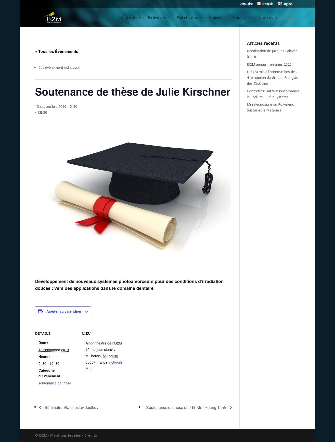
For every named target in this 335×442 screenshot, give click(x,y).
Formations (267, 18)
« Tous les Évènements (56, 51)
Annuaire (246, 4)
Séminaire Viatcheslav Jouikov (71, 407)
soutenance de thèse (55, 383)
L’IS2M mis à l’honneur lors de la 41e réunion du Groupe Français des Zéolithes (272, 77)
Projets (215, 18)
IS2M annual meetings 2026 (269, 64)
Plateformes (187, 18)
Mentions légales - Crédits (73, 435)
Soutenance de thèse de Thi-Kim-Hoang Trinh (186, 407)
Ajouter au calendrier (63, 311)
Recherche (157, 18)
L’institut (129, 18)
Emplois (239, 18)
